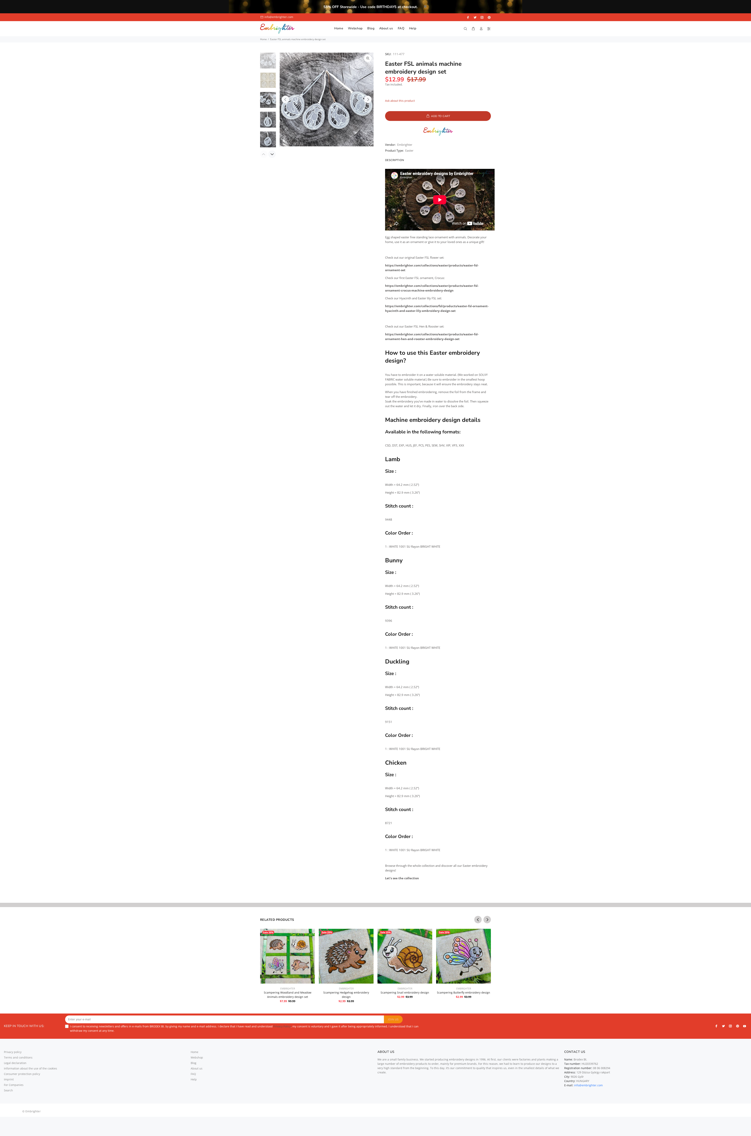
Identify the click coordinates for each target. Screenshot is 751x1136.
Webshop (197, 1057)
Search (8, 1090)
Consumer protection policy (22, 1074)
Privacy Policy (282, 1026)
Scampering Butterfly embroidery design (463, 992)
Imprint (9, 1079)
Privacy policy (13, 1052)
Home (263, 39)
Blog (193, 1063)
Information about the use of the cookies (30, 1068)
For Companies (13, 1085)
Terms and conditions (18, 1057)
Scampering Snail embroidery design (405, 992)
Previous (285, 99)
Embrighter (404, 145)
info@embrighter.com (278, 17)
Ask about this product (400, 101)
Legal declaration (15, 1063)
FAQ (193, 1074)
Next (368, 99)
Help (194, 1079)
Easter (409, 150)
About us (196, 1068)
